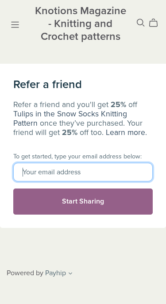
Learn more (125, 132)
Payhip (55, 273)
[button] (70, 274)
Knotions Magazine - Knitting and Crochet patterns (80, 23)
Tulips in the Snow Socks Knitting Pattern (70, 118)
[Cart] (157, 23)
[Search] (141, 23)
